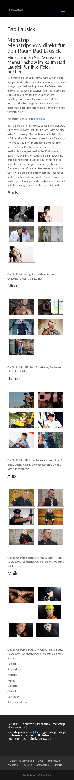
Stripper (11, 664)
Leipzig (11, 680)
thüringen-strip (45, 732)
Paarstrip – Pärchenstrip (35, 765)
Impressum (54, 761)
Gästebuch (13, 697)
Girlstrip (13, 724)
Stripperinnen (14, 669)
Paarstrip (12, 675)
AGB (41, 761)
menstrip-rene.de (19, 732)
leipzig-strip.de (39, 738)
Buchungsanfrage (17, 702)
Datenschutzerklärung (22, 761)
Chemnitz (12, 691)
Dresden (12, 686)
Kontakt (40, 119)
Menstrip (27, 724)
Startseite (12, 658)
